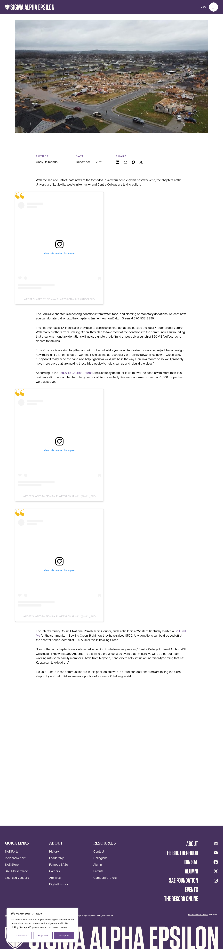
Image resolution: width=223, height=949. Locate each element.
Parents (98, 872)
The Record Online (181, 899)
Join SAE (190, 862)
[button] (29, 7)
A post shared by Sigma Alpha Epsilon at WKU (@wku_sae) (59, 496)
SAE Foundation (183, 881)
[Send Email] (126, 162)
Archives (55, 878)
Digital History (58, 885)
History (54, 852)
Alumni (98, 865)
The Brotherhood (181, 853)
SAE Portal (12, 852)
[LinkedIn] (216, 843)
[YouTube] (216, 852)
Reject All (43, 935)
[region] (42, 925)
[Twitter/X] (216, 871)
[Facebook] (216, 862)
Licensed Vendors (17, 878)
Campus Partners (105, 878)
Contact (98, 852)
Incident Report (15, 858)
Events (191, 890)
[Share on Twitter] (141, 162)
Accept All (64, 935)
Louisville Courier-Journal (75, 373)
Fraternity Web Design (198, 914)
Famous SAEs (58, 865)
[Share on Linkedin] (118, 162)
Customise (21, 935)
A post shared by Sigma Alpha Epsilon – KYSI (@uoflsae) (59, 299)
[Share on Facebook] (133, 162)
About (192, 844)
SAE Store (12, 865)
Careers (54, 872)
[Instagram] (216, 880)
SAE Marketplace (16, 872)
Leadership (56, 858)
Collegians (100, 858)
